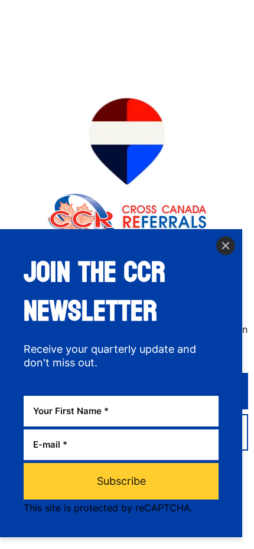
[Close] (225, 245)
